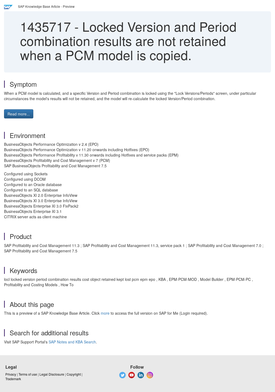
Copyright (74, 374)
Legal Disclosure (51, 374)
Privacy (10, 374)
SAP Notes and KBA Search (72, 341)
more (105, 313)
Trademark (13, 378)
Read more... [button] (19, 114)
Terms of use (28, 374)
